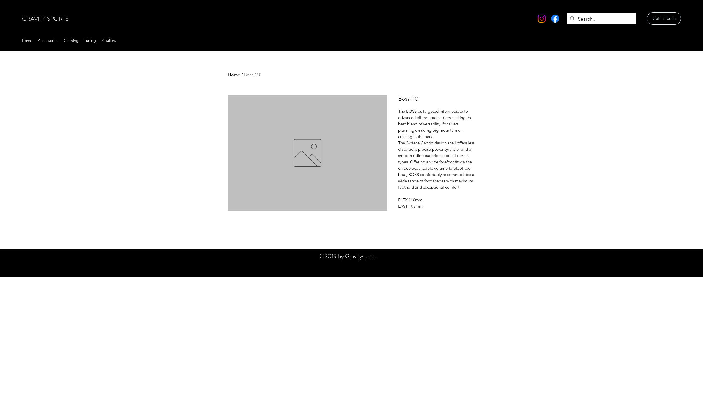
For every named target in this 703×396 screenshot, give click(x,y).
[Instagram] (541, 18)
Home (234, 74)
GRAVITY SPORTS (45, 18)
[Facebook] (555, 18)
